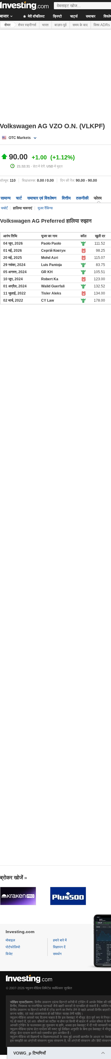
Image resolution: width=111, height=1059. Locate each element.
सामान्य (6, 198)
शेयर (7, 25)
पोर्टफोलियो (13, 947)
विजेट (9, 954)
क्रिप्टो (57, 16)
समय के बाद (80, 25)
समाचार (90, 16)
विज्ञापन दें (59, 947)
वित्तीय (66, 198)
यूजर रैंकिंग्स (45, 208)
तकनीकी (82, 198)
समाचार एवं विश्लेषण (42, 198)
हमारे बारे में (60, 940)
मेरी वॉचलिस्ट (36, 16)
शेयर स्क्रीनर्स (27, 25)
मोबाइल (10, 940)
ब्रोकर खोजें (11, 878)
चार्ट (19, 198)
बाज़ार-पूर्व (60, 25)
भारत (45, 25)
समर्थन (57, 954)
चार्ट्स (74, 16)
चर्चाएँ (4, 208)
